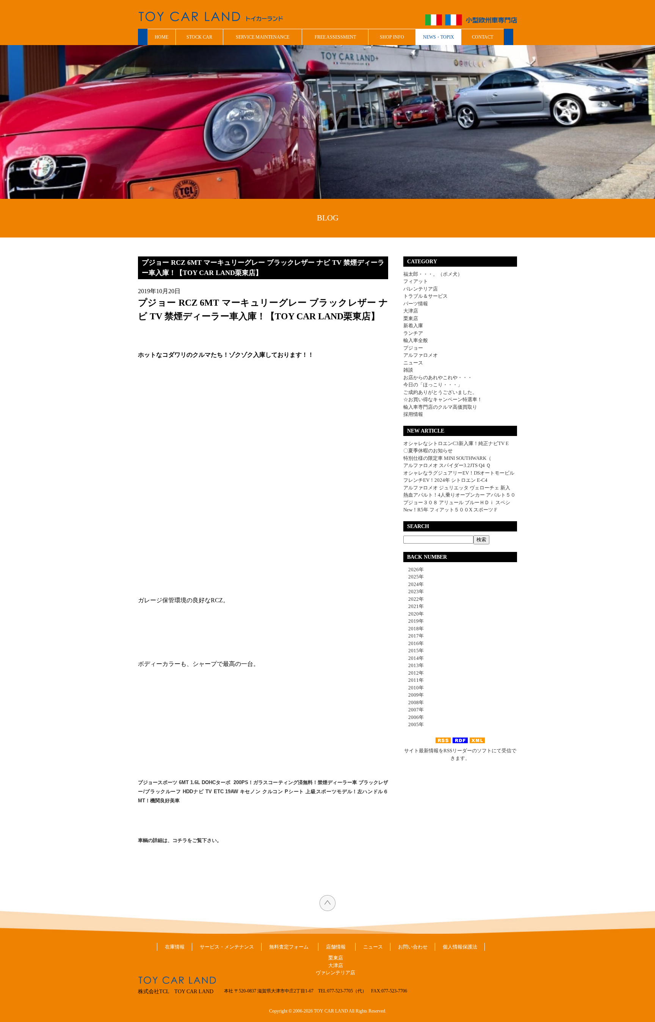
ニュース (413, 363)
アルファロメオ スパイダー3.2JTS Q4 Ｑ (446, 465)
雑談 (408, 370)
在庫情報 (175, 947)
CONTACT (482, 37)
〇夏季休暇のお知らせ (428, 450)
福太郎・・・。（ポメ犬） (432, 274)
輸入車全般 (415, 340)
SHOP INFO (392, 37)
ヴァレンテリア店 (335, 972)
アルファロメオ (420, 355)
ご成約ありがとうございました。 (440, 392)
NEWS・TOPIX (438, 37)
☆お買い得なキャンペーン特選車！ (442, 399)
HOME (161, 37)
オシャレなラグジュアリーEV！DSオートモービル (458, 473)
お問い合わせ (413, 947)
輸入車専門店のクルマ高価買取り (440, 407)
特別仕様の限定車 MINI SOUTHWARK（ (447, 458)
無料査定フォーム (289, 947)
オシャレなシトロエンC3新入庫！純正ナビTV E (456, 443)
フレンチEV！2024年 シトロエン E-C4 (445, 480)
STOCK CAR (199, 37)
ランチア (413, 333)
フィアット (415, 281)
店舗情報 (336, 947)
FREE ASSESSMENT (335, 37)
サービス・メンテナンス (227, 947)
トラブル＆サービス (425, 296)
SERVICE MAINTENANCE (262, 37)
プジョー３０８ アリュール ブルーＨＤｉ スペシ (456, 502)
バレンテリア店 (420, 289)
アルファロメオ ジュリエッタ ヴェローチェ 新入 (456, 488)
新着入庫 (413, 325)
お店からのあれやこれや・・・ (437, 377)
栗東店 (410, 318)
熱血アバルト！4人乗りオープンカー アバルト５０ (459, 495)
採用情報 (413, 414)
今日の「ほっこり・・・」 (432, 385)
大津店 (410, 311)
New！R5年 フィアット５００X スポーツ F (450, 510)
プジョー (413, 348)
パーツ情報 (415, 303)
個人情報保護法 (460, 947)
